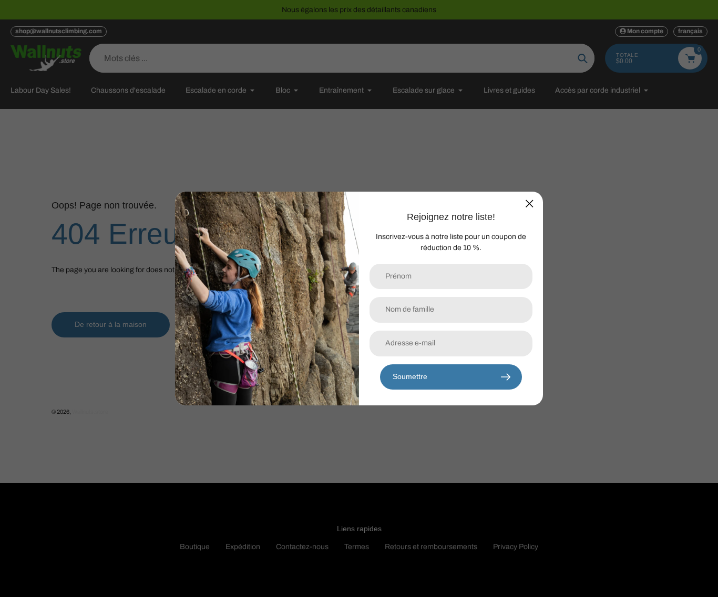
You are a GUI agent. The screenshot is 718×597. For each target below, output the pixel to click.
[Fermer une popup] (529, 203)
